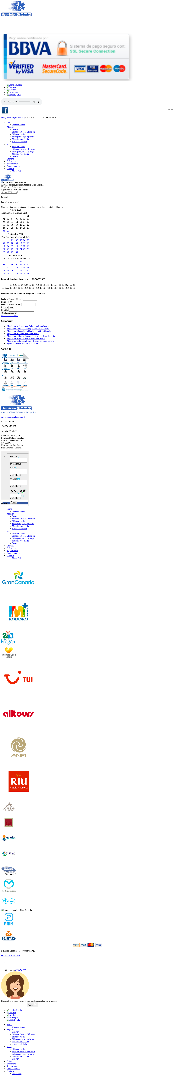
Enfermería (11, 161)
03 (21, 240)
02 (17, 240)
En (2, 302)
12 (28, 243)
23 (17, 249)
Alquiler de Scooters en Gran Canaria (23, 333)
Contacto (10, 168)
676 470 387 (20, 970)
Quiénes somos (18, 124)
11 (24, 243)
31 (8, 231)
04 (24, 240)
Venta (9, 144)
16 (17, 246)
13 (4, 246)
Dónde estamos (13, 166)
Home (9, 122)
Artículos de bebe (19, 141)
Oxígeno (10, 159)
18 (24, 246)
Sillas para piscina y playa (23, 151)
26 (28, 249)
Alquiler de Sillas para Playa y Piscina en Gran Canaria (30, 341)
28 (8, 252)
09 (17, 243)
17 (21, 246)
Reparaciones (12, 164)
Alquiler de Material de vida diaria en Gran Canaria (29, 331)
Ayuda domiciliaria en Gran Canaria (22, 343)
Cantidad (5, 310)
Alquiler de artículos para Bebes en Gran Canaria (28, 326)
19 (28, 246)
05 (28, 240)
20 (4, 249)
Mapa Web (16, 171)
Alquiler (10, 127)
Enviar (31, 1005)
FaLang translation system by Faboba (9, 316)
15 (12, 246)
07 (8, 243)
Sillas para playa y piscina (23, 137)
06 (4, 243)
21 (8, 249)
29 (12, 252)
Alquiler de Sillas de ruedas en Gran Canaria (26, 338)
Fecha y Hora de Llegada (12, 299)
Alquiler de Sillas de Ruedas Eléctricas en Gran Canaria (31, 336)
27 (4, 252)
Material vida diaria (20, 139)
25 (24, 249)
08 (12, 243)
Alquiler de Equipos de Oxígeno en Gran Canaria (28, 328)
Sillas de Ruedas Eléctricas (23, 132)
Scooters (15, 129)
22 (12, 249)
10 (21, 243)
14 (8, 246)
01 (12, 240)
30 (4, 231)
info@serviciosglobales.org (13, 117)
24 (21, 249)
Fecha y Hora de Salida (11, 304)
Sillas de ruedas (18, 134)
